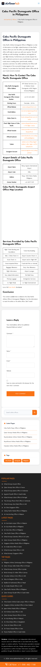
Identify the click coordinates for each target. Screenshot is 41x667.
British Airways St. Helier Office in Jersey (15, 572)
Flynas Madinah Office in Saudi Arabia (14, 632)
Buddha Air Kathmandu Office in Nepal (15, 583)
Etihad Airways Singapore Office (13, 553)
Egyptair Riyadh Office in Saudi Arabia (15, 494)
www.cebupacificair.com (29, 107)
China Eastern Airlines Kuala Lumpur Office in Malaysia (19, 602)
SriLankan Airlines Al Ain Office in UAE (15, 576)
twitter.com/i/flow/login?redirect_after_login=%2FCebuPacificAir (29, 144)
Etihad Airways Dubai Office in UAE (14, 550)
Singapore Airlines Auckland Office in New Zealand (18, 605)
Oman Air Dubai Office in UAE (12, 625)
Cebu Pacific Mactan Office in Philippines (15, 589)
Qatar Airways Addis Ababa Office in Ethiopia (17, 566)
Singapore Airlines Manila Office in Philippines (16, 543)
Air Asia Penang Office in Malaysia (13, 618)
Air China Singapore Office (11, 507)
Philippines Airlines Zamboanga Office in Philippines (18, 562)
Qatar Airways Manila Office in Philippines (15, 432)
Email (9, 361)
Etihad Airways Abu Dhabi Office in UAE (15, 504)
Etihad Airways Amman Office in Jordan (15, 569)
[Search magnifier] (34, 412)
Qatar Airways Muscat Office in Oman (15, 615)
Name (9, 351)
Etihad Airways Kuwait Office (12, 484)
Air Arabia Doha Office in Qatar (13, 547)
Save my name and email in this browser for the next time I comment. (20, 384)
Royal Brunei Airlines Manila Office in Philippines (17, 441)
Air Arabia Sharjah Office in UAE (13, 586)
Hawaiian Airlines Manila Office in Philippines (16, 446)
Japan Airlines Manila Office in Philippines (15, 608)
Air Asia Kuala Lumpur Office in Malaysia (15, 523)
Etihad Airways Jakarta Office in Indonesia (16, 491)
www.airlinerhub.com (17, 658)
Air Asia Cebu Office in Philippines (13, 530)
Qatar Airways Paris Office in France (14, 487)
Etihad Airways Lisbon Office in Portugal (15, 497)
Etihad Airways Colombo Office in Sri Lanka (16, 537)
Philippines (26, 460)
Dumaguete (17, 460)
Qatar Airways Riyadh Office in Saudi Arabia (16, 593)
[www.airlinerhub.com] (10, 3)
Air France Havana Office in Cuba (13, 628)
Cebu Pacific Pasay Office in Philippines (15, 428)
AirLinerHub (7, 19)
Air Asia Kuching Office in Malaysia (14, 514)
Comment (10, 333)
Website (9, 371)
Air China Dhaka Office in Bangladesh (14, 622)
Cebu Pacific (12, 287)
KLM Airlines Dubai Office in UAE (13, 612)
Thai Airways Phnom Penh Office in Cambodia (17, 501)
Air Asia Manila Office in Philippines (14, 527)
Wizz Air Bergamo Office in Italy (13, 579)
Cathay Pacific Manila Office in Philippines (15, 511)
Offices (14, 19)
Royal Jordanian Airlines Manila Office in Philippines (18, 437)
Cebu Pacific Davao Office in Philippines (15, 533)
